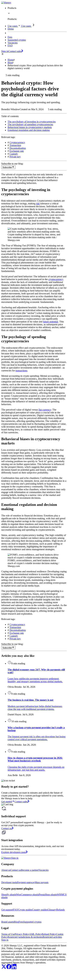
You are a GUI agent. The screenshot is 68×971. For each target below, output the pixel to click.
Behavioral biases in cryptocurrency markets (30, 127)
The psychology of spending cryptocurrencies (30, 124)
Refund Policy (49, 934)
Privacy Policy (22, 934)
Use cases (13, 26)
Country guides (39, 909)
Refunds (60, 909)
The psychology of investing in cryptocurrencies (32, 121)
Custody (13, 153)
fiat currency (45, 409)
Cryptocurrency (17, 142)
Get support (7, 909)
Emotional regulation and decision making (29, 130)
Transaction (15, 145)
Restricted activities (52, 937)
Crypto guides (25, 909)
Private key (15, 156)
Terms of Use (8, 934)
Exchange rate (16, 151)
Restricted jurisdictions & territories (25, 937)
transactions (21, 370)
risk (38, 203)
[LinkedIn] (13, 968)
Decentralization (17, 148)
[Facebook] (8, 968)
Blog (10, 62)
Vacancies (44, 870)
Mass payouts (41, 882)
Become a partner (30, 870)
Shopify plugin (8, 894)
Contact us (15, 870)
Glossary (51, 909)
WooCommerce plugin (27, 894)
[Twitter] (3, 968)
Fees (21, 921)
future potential (50, 321)
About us (5, 870)
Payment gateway (26, 882)
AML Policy (35, 934)
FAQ (15, 909)
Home (11, 59)
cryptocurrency (55, 279)
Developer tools (9, 882)
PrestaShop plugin (48, 894)
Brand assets (7, 921)
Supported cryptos (32, 921)
